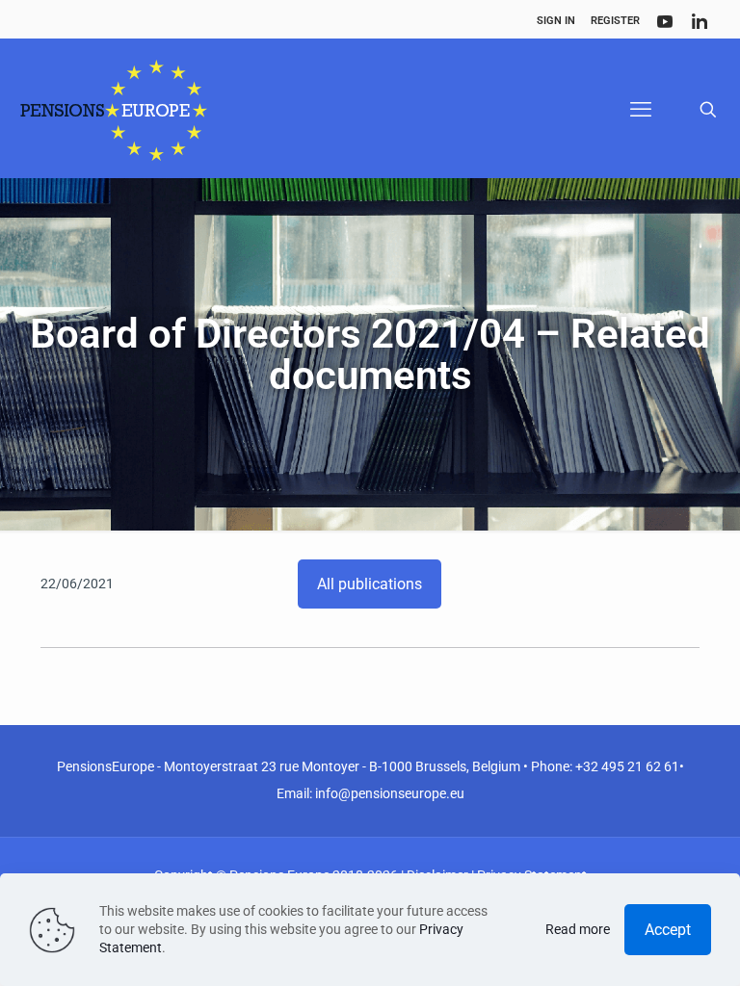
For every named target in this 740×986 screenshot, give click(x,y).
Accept (668, 930)
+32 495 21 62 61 (627, 766)
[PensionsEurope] (113, 109)
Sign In (556, 20)
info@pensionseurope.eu (389, 793)
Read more (577, 929)
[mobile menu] (640, 109)
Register (615, 20)
